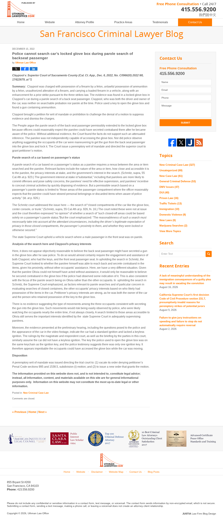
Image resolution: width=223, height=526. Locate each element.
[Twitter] (181, 143)
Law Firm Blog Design (199, 513)
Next (42, 411)
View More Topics (170, 231)
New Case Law (171, 175)
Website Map (116, 471)
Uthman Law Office (38, 513)
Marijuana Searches (173, 225)
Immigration (169, 209)
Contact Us (195, 22)
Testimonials (160, 22)
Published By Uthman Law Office (186, 10)
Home (21, 22)
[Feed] (199, 143)
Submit (185, 122)
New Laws (167, 220)
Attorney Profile (84, 22)
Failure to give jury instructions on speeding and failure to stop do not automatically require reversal (180, 321)
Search (209, 254)
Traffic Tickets (170, 203)
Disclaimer (97, 471)
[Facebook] (172, 143)
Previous (19, 411)
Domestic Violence (172, 214)
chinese (204, 14)
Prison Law (168, 198)
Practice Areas (123, 22)
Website (50, 22)
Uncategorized (170, 170)
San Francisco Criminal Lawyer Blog (21, 9)
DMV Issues (169, 186)
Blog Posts (153, 471)
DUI (164, 192)
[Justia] (190, 143)
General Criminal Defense (177, 181)
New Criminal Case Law (36, 392)
